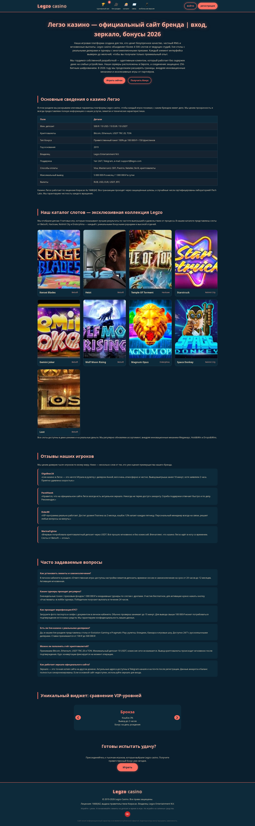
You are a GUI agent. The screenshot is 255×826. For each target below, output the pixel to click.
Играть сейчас (114, 80)
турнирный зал (103, 6)
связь (134, 6)
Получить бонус (140, 80)
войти (190, 5)
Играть (127, 767)
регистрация (208, 5)
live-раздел (116, 6)
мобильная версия (146, 6)
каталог (126, 6)
